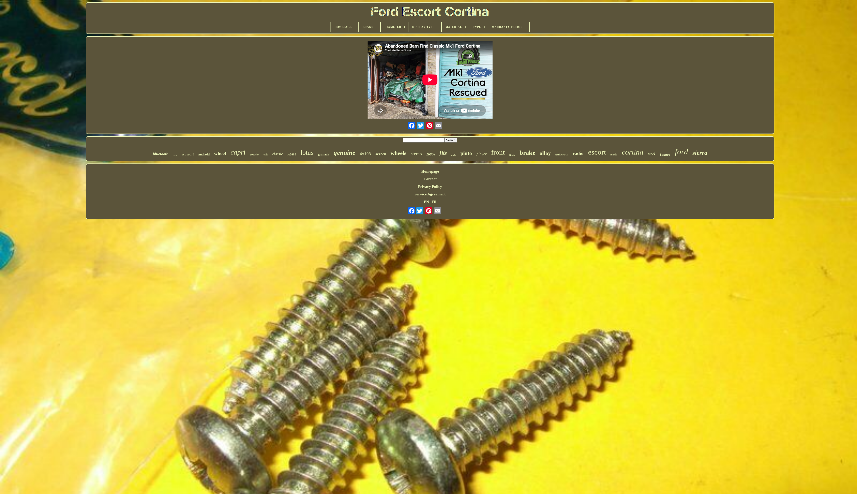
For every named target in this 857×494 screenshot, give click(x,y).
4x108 (365, 153)
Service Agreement (430, 194)
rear (175, 155)
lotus (307, 152)
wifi (265, 154)
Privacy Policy (430, 186)
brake (527, 152)
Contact (430, 179)
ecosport (188, 154)
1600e (430, 154)
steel (651, 153)
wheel (220, 153)
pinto (466, 153)
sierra (700, 152)
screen (380, 154)
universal (561, 154)
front (498, 152)
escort (597, 152)
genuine (344, 152)
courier (254, 154)
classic (277, 154)
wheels (398, 153)
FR (434, 202)
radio (578, 153)
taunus (665, 154)
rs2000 (291, 154)
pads (453, 155)
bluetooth (160, 154)
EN (426, 202)
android (204, 154)
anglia (613, 154)
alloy (545, 153)
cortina (632, 152)
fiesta (512, 155)
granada (323, 154)
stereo (416, 153)
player (481, 154)
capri (238, 152)
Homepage (430, 171)
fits (443, 153)
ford (681, 151)
